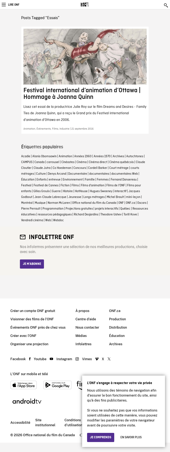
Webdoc (58, 220)
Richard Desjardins (86, 214)
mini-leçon (133, 197)
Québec (125, 209)
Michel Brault (115, 197)
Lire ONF (13, 5)
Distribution (118, 327)
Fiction (65, 185)
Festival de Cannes (46, 185)
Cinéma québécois (121, 162)
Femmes (103, 180)
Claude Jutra (42, 168)
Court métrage (119, 168)
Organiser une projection (29, 344)
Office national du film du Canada (94, 203)
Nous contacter (87, 327)
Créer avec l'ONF (23, 336)
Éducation (27, 180)
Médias (81, 336)
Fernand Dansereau (124, 180)
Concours (79, 168)
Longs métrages (94, 197)
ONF (121, 203)
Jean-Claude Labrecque (50, 197)
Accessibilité (20, 423)
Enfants (41, 180)
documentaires (99, 174)
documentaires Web (124, 174)
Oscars (141, 203)
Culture (41, 174)
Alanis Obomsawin (44, 156)
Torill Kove (130, 214)
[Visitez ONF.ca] (92, 4)
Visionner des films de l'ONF (32, 319)
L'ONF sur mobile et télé (29, 374)
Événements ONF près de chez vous (38, 327)
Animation (65, 156)
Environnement (73, 180)
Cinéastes (67, 162)
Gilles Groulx (41, 191)
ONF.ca (130, 203)
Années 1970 (102, 156)
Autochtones (134, 156)
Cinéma (81, 162)
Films (75, 185)
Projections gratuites (79, 209)
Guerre (56, 191)
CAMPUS (26, 162)
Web (48, 220)
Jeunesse (74, 197)
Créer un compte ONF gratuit (32, 311)
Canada (39, 162)
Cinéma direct (98, 162)
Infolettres (83, 344)
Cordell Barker (97, 168)
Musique (40, 203)
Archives (118, 156)
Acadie (25, 156)
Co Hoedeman (62, 168)
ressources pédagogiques (55, 214)
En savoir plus (131, 437)
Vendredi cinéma (32, 220)
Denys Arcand (57, 174)
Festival (26, 185)
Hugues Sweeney (101, 191)
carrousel (53, 162)
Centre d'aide (85, 319)
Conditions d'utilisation (73, 422)
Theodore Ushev (110, 214)
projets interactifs (106, 209)
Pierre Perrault (30, 209)
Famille (90, 180)
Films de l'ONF (115, 185)
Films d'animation (92, 185)
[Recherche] (166, 5)
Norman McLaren (59, 203)
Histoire (68, 191)
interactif (120, 191)
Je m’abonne (32, 264)
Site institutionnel (45, 422)
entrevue (55, 180)
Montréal (27, 203)
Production (117, 319)
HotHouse (81, 191)
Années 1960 (83, 156)
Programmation (52, 209)
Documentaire (77, 174)
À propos (82, 311)
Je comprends (100, 437)
